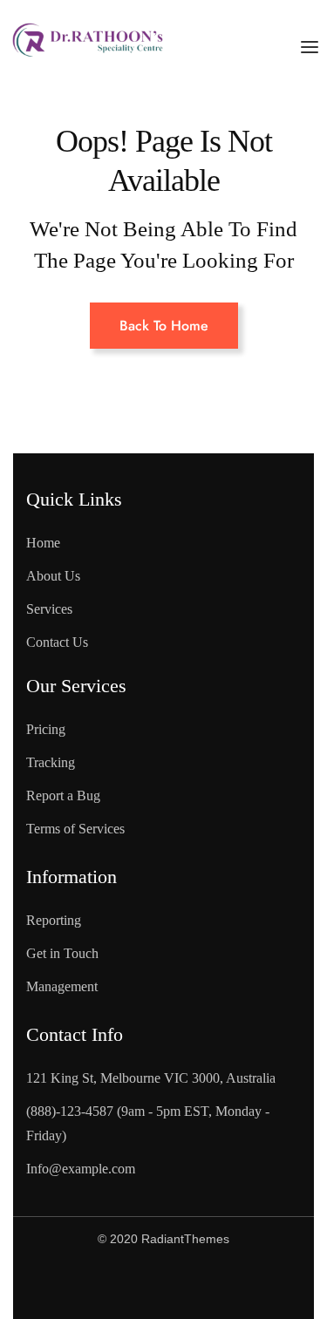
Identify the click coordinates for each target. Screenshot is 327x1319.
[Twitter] (125, 1285)
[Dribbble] (267, 1285)
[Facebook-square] (55, 1285)
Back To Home (163, 326)
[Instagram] (196, 1285)
